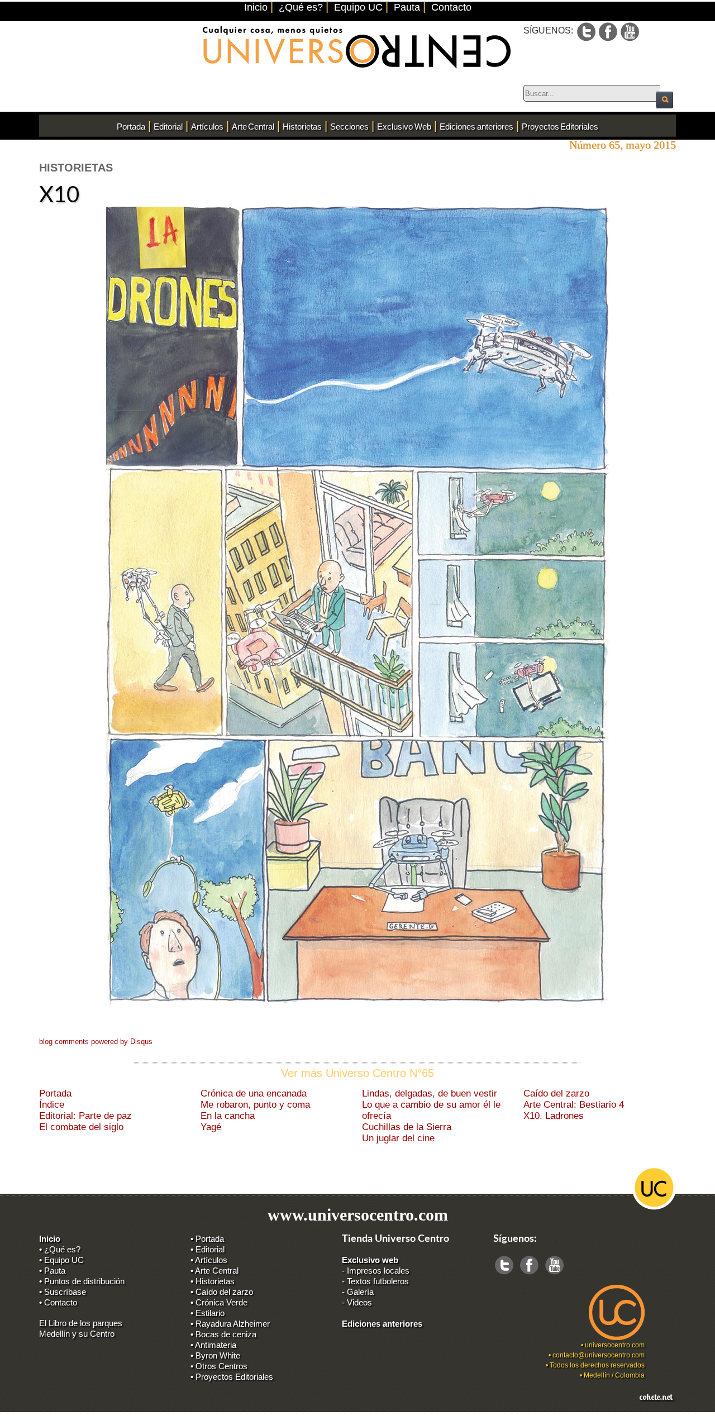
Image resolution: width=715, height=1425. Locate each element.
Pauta (407, 7)
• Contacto (58, 1302)
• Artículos (208, 1260)
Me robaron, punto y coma (255, 1104)
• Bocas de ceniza (223, 1334)
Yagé (211, 1127)
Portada (55, 1093)
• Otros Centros (218, 1366)
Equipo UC (358, 7)
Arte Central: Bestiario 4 (573, 1104)
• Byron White (215, 1355)
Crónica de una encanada (254, 1093)
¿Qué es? (301, 7)
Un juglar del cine (398, 1138)
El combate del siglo (81, 1127)
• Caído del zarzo (221, 1292)
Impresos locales (378, 1270)
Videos (359, 1302)
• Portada (207, 1238)
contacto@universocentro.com (598, 1355)
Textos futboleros (378, 1281)
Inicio (256, 7)
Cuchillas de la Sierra (406, 1127)
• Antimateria (213, 1345)
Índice (51, 1104)
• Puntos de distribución (82, 1281)
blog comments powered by (95, 1041)
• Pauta (52, 1270)
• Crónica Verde (218, 1302)
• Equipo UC (61, 1260)
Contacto (451, 7)
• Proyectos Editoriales (231, 1376)
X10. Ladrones (553, 1116)
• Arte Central (214, 1270)
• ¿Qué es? (59, 1249)
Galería (360, 1292)
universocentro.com (615, 1345)
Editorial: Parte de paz (85, 1116)
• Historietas (212, 1281)
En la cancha (228, 1116)
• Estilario (207, 1313)
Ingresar (47, 1419)
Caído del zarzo (556, 1093)
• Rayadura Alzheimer (230, 1323)
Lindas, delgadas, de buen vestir (429, 1093)
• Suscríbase (62, 1292)
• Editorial (207, 1249)
